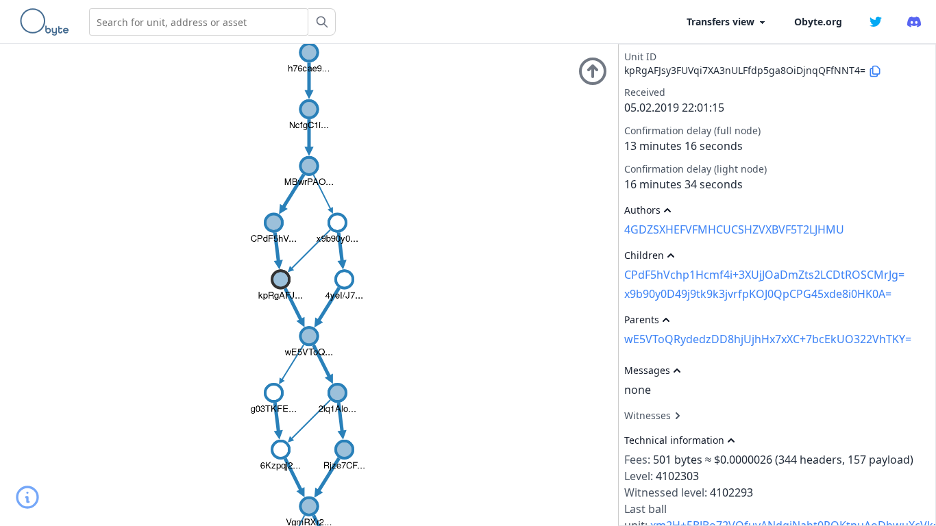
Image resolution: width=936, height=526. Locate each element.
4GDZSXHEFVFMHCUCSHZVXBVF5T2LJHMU (734, 229)
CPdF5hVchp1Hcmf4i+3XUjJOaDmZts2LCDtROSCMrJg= (764, 274)
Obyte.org (818, 21)
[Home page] (47, 21)
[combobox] (198, 22)
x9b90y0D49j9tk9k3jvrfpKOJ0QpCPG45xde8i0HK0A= (757, 293)
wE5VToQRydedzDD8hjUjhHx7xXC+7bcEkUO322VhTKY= (767, 339)
